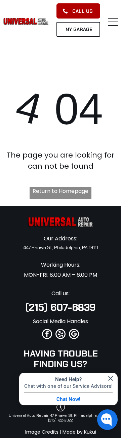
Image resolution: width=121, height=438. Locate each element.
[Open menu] (113, 22)
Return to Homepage (60, 191)
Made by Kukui (79, 432)
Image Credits (41, 432)
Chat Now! (68, 399)
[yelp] (60, 335)
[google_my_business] (74, 335)
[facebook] (47, 335)
